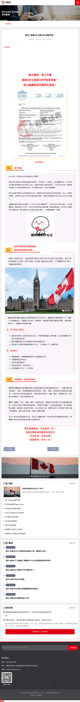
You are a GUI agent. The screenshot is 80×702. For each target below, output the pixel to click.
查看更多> (72, 483)
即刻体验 (73, 648)
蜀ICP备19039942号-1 (53, 693)
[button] (5, 468)
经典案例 (8, 24)
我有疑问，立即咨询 (40, 632)
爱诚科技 (39, 695)
